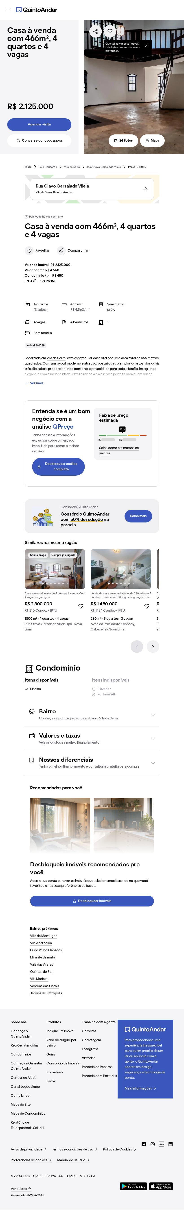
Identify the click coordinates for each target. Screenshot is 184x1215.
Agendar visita (39, 124)
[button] (92, 715)
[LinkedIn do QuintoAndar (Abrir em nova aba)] (170, 1144)
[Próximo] (153, 646)
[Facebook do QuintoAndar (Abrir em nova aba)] (143, 1144)
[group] (55, 592)
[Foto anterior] (32, 569)
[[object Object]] (146, 45)
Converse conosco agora (42, 140)
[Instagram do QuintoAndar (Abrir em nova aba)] (152, 1144)
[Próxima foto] (77, 569)
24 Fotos (126, 140)
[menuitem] (28, 166)
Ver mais (37, 383)
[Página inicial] (36, 10)
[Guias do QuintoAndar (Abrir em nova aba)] (161, 1144)
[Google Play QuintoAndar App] (133, 1186)
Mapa (155, 140)
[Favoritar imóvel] (110, 31)
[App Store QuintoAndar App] (161, 1186)
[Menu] (8, 9)
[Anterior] (137, 646)
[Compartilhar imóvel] (95, 31)
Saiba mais (138, 516)
